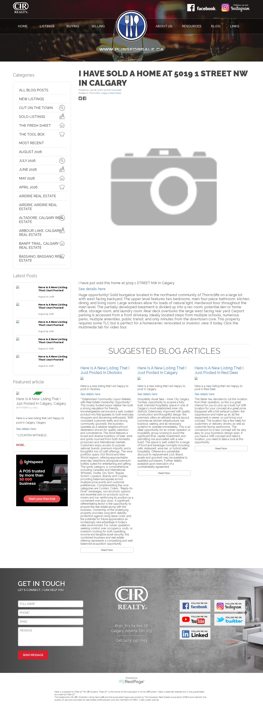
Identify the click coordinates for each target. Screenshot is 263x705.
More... (21, 445)
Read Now (107, 550)
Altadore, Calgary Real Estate (41, 220)
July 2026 (27, 161)
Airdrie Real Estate (37, 196)
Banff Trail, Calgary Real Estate (39, 245)
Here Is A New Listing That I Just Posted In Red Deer (219, 370)
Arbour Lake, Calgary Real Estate (40, 233)
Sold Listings (32, 117)
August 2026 (30, 152)
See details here (26, 428)
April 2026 (28, 187)
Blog (215, 26)
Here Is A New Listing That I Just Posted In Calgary (161, 370)
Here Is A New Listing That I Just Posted (52, 289)
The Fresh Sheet (35, 125)
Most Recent (31, 143)
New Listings (31, 99)
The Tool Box (31, 134)
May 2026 (27, 178)
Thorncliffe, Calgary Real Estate (105, 93)
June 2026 (28, 169)
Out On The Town (36, 108)
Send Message (33, 655)
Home (23, 26)
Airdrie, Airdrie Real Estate (38, 207)
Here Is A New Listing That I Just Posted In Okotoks (104, 370)
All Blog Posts (33, 90)
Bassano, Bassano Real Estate (41, 258)
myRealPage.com (132, 682)
